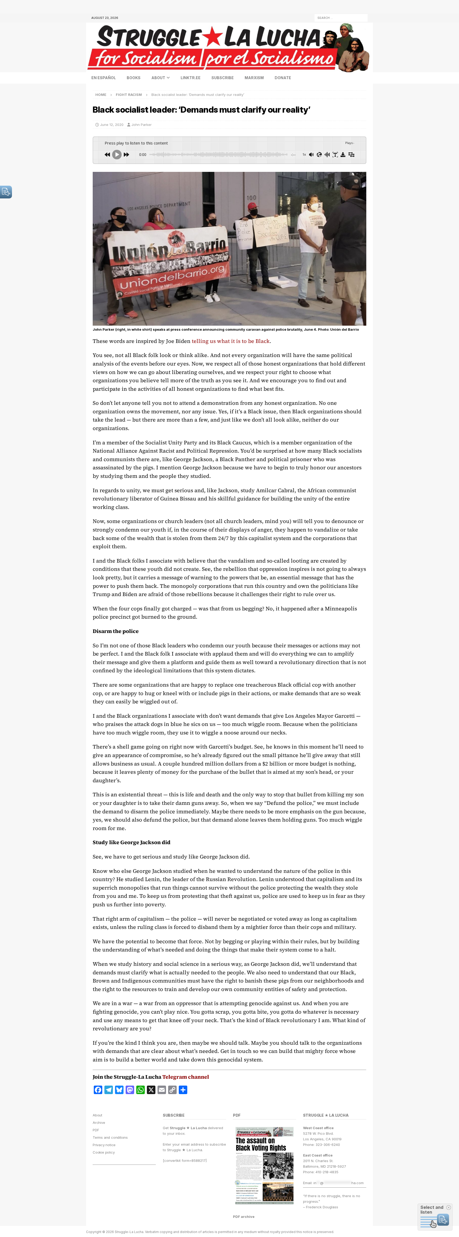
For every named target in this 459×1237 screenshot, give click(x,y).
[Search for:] (341, 17)
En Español (103, 77)
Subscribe (222, 77)
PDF (96, 1130)
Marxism (254, 77)
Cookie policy (103, 1152)
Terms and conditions (110, 1137)
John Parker (141, 124)
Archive (99, 1122)
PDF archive (243, 1216)
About (158, 77)
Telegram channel (185, 1077)
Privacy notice (104, 1145)
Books (134, 77)
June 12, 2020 (112, 124)
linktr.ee (191, 77)
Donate (283, 77)
